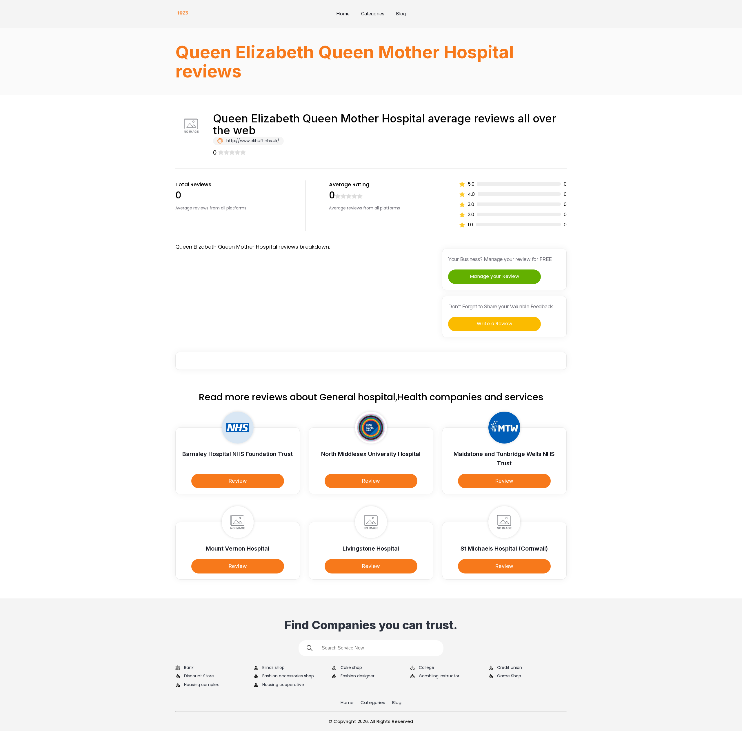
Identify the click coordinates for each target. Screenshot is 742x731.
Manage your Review (494, 276)
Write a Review (494, 323)
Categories (372, 14)
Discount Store (199, 676)
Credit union (509, 667)
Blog (401, 14)
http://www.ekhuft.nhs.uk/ (252, 141)
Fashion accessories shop (288, 676)
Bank (189, 667)
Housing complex (201, 684)
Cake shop (351, 667)
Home (343, 14)
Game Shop (509, 676)
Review (237, 481)
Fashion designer (357, 676)
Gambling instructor (439, 676)
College (426, 667)
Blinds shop (273, 667)
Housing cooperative (283, 684)
